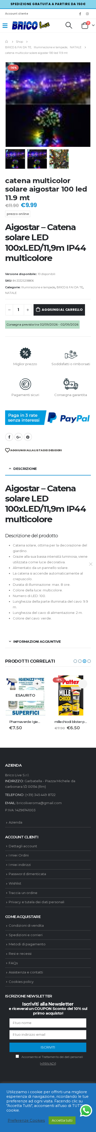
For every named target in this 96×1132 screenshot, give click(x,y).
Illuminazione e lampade (38, 287)
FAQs (13, 963)
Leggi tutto (37, 683)
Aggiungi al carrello (62, 309)
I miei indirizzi (20, 865)
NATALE (11, 293)
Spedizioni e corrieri (25, 935)
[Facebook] (80, 13)
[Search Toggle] (68, 25)
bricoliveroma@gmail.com (39, 803)
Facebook (9, 437)
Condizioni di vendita (26, 925)
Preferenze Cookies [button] (26, 1120)
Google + (18, 437)
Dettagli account (23, 846)
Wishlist (15, 883)
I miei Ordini (19, 855)
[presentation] (11, 104)
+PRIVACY (48, 1063)
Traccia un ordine (23, 893)
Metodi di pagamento (27, 944)
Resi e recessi (20, 953)
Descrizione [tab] (25, 469)
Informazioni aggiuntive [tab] (37, 641)
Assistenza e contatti (26, 972)
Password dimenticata (27, 874)
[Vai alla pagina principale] (7, 41)
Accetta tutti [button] (62, 1120)
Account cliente (16, 13)
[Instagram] (87, 13)
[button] (75, 661)
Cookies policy (21, 982)
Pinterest (28, 437)
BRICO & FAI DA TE (70, 287)
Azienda (15, 822)
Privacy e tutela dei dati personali (36, 902)
